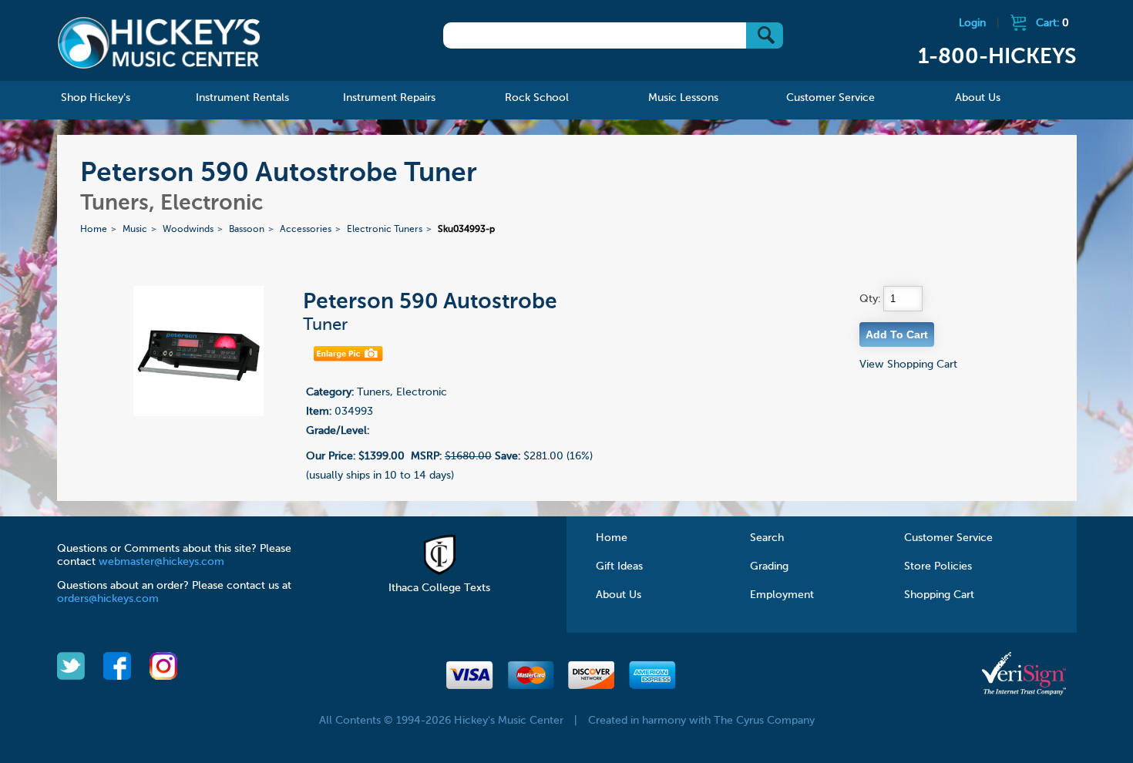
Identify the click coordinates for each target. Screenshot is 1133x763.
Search (767, 538)
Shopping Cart (939, 595)
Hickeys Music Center (159, 42)
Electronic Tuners (384, 229)
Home (93, 229)
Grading (769, 566)
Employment (782, 595)
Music (135, 229)
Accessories (305, 229)
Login (972, 23)
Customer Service (948, 538)
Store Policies (938, 566)
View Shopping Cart (908, 364)
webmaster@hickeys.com (161, 561)
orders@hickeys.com (108, 598)
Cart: (1052, 23)
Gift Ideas (619, 566)
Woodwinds (188, 229)
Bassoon (246, 229)
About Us (618, 595)
